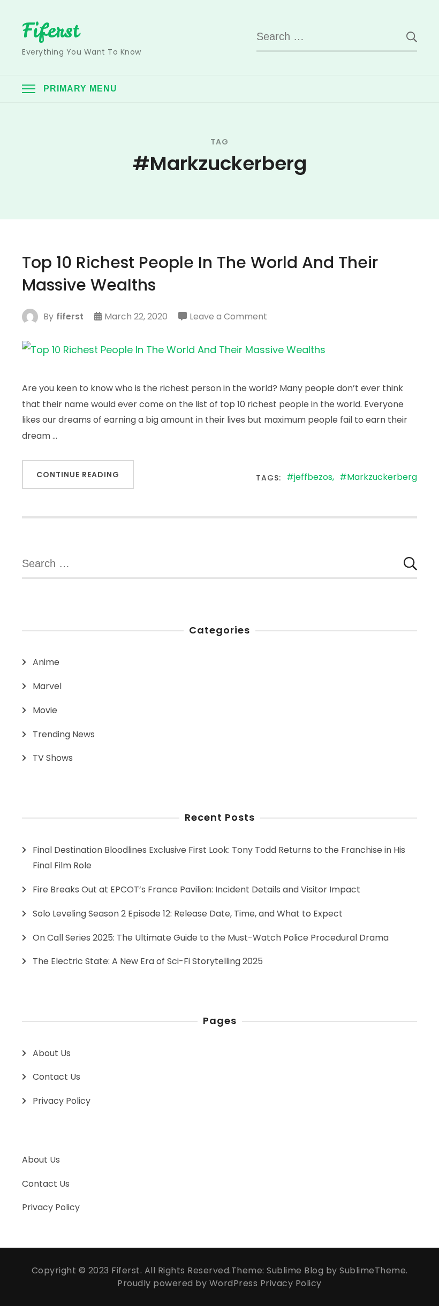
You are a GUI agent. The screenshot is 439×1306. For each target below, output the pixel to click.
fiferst (70, 316)
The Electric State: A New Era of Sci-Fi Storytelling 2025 (148, 961)
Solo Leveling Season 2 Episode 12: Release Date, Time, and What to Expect (188, 913)
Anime (46, 662)
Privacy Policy (61, 1101)
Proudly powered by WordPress (188, 1283)
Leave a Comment (228, 317)
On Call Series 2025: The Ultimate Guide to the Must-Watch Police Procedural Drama (211, 937)
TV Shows (53, 758)
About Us (52, 1053)
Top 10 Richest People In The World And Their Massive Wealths (200, 273)
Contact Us (56, 1077)
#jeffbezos (309, 477)
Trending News (64, 734)
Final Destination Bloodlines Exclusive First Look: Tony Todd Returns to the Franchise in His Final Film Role (219, 858)
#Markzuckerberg (378, 477)
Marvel (47, 686)
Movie (45, 710)
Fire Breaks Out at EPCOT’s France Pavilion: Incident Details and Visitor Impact (196, 889)
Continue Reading (77, 474)
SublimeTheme (372, 1270)
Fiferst (50, 30)
